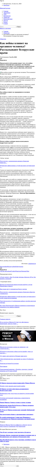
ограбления (11, 426)
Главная (5, 11)
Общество (6, 17)
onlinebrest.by (32, 263)
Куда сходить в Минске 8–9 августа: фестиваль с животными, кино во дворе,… (14, 322)
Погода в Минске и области (19, 425)
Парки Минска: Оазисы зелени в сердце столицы (15, 402)
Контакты (6, 5)
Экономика (6, 12)
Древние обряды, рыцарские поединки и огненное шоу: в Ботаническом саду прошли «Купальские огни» (18, 436)
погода (30, 425)
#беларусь (10, 266)
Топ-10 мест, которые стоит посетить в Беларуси (15, 432)
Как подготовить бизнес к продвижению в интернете (16, 414)
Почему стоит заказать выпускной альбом (12, 386)
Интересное (7, 16)
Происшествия (7, 19)
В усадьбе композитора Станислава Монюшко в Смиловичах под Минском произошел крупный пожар (17, 418)
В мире (5, 23)
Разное (5, 22)
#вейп (15, 266)
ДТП (4, 14)
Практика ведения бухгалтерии (9, 363)
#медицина (20, 266)
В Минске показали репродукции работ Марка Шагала (17, 383)
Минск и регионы (5, 28)
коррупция (22, 426)
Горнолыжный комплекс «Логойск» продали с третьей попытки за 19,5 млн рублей (16, 370)
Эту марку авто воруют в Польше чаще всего (13, 356)
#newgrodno (3, 266)
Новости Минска (5, 425)
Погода (5, 20)
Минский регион (5, 8)
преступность (4, 426)
